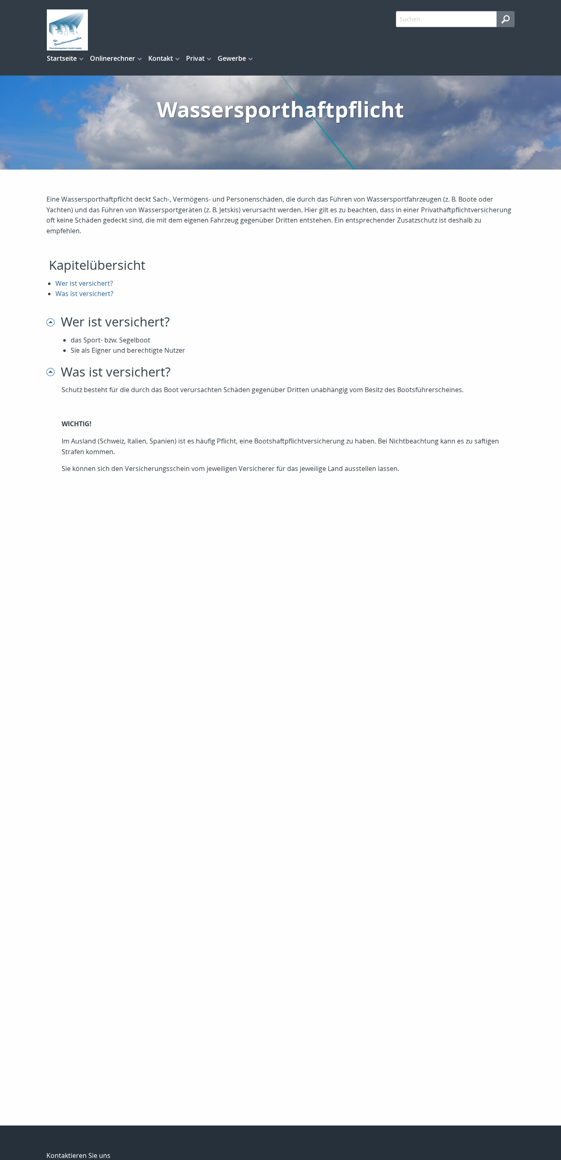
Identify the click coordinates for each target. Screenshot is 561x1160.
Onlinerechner (112, 58)
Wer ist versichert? (84, 283)
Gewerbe (232, 58)
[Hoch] (53, 321)
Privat (195, 58)
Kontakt (160, 58)
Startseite (62, 58)
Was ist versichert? (84, 293)
